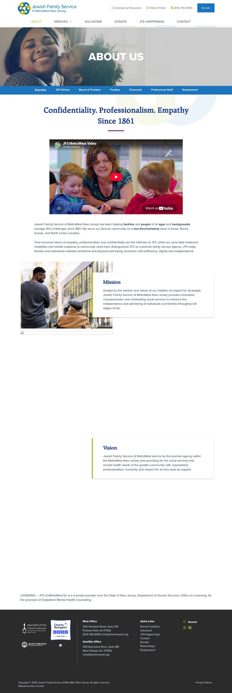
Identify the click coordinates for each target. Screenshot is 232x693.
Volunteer (146, 630)
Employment (147, 650)
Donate (206, 8)
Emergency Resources (127, 8)
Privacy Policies (204, 682)
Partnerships (147, 646)
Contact (145, 638)
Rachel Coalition (150, 626)
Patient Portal (157, 8)
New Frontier (37, 686)
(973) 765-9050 (182, 8)
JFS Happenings (150, 634)
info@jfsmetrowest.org (115, 634)
